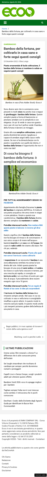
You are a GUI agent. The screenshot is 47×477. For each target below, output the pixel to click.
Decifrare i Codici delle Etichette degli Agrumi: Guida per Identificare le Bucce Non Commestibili (23, 403)
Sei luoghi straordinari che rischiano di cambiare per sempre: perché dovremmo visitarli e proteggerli (21, 366)
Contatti (5, 464)
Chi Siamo (6, 457)
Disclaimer (6, 470)
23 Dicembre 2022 (11, 61)
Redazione (6, 460)
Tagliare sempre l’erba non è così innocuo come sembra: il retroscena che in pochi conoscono (21, 393)
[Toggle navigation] (5, 23)
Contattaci (40, 439)
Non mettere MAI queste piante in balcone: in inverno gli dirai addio (23, 228)
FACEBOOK (8, 203)
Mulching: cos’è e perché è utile (27, 337)
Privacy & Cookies (9, 467)
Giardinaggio (10, 44)
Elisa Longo (23, 61)
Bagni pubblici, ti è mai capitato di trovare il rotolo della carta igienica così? (24, 327)
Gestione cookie (40, 475)
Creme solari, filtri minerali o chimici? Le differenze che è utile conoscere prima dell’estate (21, 355)
